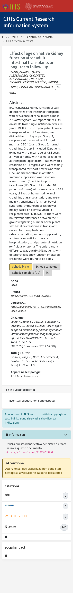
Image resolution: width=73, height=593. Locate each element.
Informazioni (16, 434)
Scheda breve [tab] (21, 266)
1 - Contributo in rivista (38, 37)
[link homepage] (12, 6)
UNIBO (15, 37)
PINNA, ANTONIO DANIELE (36, 87)
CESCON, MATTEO (34, 82)
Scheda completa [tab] (47, 266)
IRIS (4, 37)
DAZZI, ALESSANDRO (25, 74)
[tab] (48, 273)
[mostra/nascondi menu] (67, 6)
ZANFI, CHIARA (19, 72)
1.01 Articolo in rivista (19, 41)
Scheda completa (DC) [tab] (26, 272)
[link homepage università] (39, 6)
